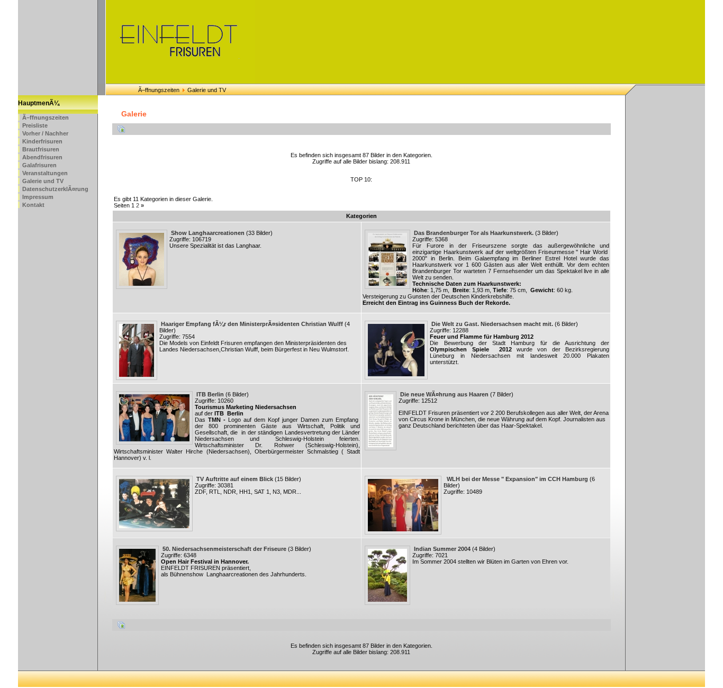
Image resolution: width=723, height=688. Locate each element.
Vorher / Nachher (45, 133)
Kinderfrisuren (42, 141)
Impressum (37, 197)
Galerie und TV (43, 181)
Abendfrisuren (42, 157)
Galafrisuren (39, 165)
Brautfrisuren (40, 149)
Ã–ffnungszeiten (158, 90)
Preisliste (35, 125)
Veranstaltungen (45, 173)
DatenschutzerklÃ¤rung (55, 189)
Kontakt (33, 205)
